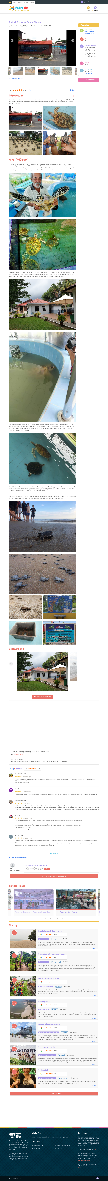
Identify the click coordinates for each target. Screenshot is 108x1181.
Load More (54, 853)
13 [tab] (56, 692)
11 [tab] (54, 76)
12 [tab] (54, 692)
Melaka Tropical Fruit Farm (66, 912)
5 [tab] (40, 76)
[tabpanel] (42, 71)
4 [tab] (38, 76)
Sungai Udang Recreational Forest (51, 954)
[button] (88, 8)
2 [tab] (33, 76)
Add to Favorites (89, 80)
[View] (29, 90)
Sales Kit (80, 1167)
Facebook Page (18, 754)
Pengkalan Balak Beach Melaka (50, 931)
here (94, 1149)
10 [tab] (52, 76)
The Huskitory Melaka (46, 1047)
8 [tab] (47, 76)
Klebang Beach (44, 1001)
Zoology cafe (43, 1070)
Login (84, 2)
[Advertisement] (54, 1115)
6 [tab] (42, 76)
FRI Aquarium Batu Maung (24, 912)
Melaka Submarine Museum (49, 1024)
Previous (12, 40)
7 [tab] (45, 76)
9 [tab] (49, 76)
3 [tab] (35, 76)
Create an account (93, 2)
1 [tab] (30, 76)
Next (72, 40)
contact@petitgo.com (84, 1160)
